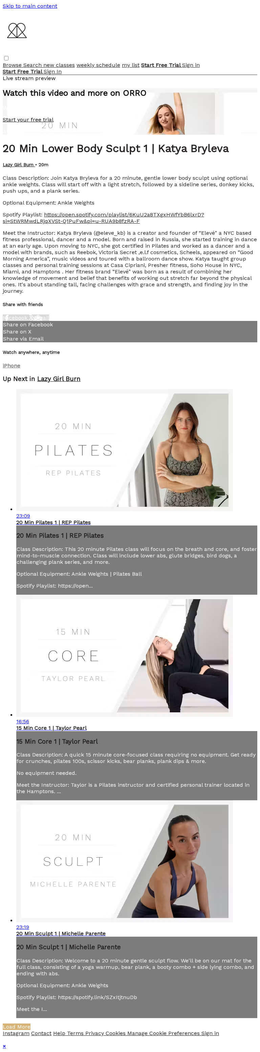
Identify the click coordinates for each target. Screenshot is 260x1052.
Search (33, 65)
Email (41, 317)
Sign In (53, 71)
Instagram (16, 1033)
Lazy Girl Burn (19, 164)
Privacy (95, 1033)
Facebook (16, 317)
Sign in (191, 65)
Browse (13, 65)
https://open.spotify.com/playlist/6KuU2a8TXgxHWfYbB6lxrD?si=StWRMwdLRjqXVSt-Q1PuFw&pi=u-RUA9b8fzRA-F (103, 217)
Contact (41, 1033)
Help (60, 1033)
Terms (76, 1033)
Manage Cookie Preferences (164, 1033)
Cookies (116, 1033)
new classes (59, 65)
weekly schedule (98, 65)
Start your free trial (28, 119)
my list (130, 65)
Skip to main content (30, 6)
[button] (6, 58)
